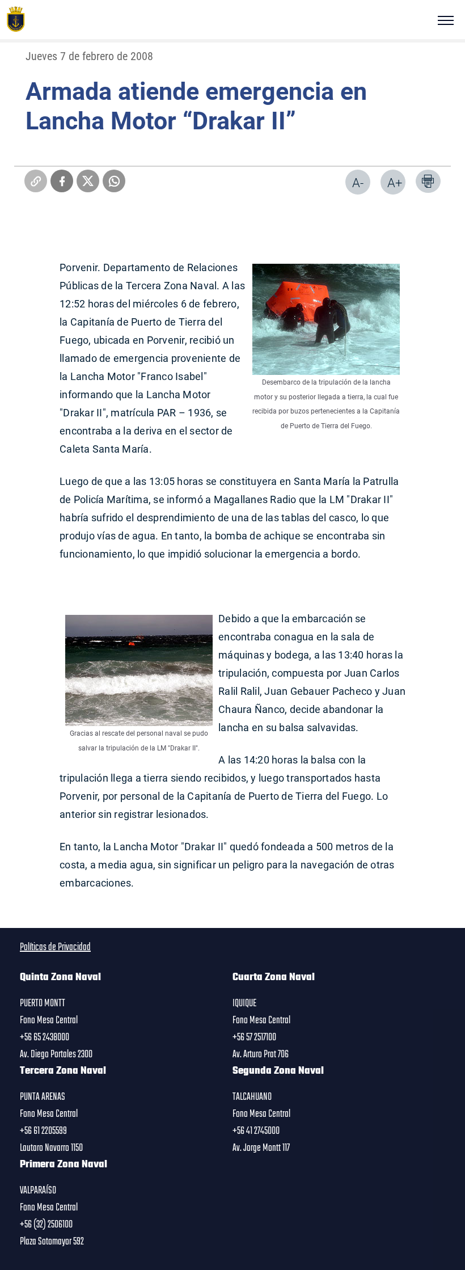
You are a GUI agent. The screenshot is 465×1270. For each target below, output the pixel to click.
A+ (394, 182)
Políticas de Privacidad (55, 947)
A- (357, 182)
